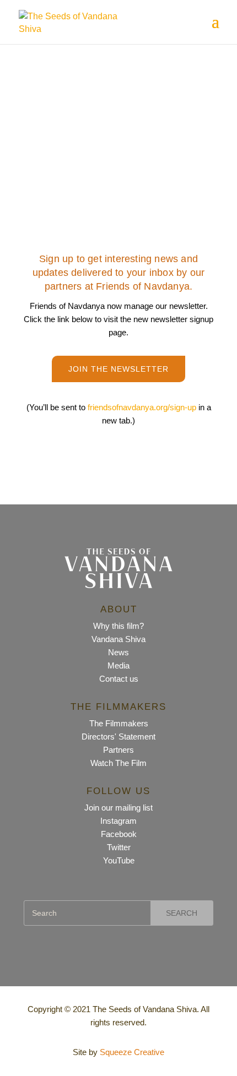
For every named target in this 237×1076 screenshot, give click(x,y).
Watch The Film (118, 763)
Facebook (119, 834)
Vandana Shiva (118, 639)
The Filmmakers (118, 723)
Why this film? (118, 626)
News (118, 652)
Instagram (118, 820)
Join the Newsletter (118, 369)
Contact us (118, 678)
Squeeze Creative (132, 1052)
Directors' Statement (118, 736)
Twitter (119, 847)
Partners (118, 749)
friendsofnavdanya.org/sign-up (143, 407)
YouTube (118, 860)
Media (118, 665)
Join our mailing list (118, 807)
